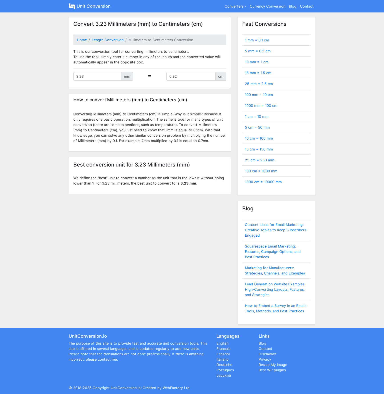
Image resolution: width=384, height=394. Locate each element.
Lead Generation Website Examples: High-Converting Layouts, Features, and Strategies (275, 289)
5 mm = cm (258, 51)
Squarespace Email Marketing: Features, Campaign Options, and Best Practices (273, 251)
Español (223, 354)
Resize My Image (273, 364)
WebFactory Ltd (176, 388)
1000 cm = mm (263, 182)
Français (223, 348)
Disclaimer (267, 354)
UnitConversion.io (126, 388)
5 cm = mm (257, 127)
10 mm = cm (256, 62)
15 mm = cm (258, 73)
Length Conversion (108, 40)
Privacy (265, 359)
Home (82, 40)
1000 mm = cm (261, 105)
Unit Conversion (93, 6)
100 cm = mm (261, 171)
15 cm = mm (259, 149)
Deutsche (224, 364)
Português (225, 370)
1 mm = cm (257, 40)
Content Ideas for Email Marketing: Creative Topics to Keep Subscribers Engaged (275, 230)
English (222, 343)
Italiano (222, 359)
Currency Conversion (267, 6)
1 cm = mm (256, 116)
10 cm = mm (259, 138)
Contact (307, 6)
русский (223, 375)
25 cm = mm (259, 160)
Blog (292, 6)
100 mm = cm (259, 94)
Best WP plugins (272, 370)
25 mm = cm (259, 83)
